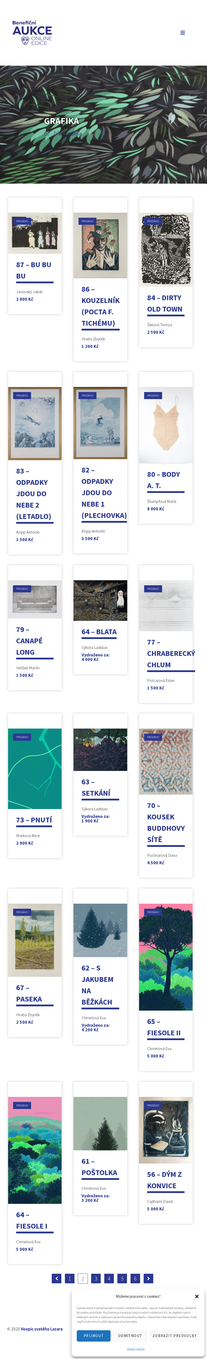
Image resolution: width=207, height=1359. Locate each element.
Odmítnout (130, 1335)
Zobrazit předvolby (174, 1335)
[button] (196, 1296)
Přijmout (94, 1335)
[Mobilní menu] (182, 33)
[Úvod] (46, 133)
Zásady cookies (136, 1348)
